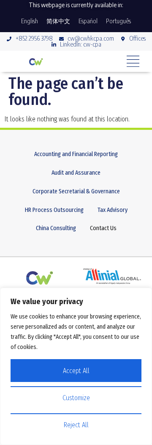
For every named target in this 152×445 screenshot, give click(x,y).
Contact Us (103, 228)
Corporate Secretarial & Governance (76, 191)
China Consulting (56, 228)
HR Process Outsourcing (54, 210)
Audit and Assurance (76, 172)
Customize (76, 398)
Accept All (76, 371)
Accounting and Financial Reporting (76, 154)
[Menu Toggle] (133, 61)
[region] (76, 366)
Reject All (76, 425)
